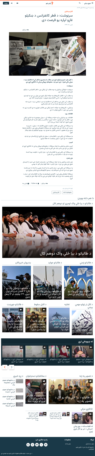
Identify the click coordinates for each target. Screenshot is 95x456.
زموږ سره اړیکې (90, 444)
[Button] (25, 30)
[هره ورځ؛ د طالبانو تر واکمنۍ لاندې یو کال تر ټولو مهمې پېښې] (82, 322)
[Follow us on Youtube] (37, 444)
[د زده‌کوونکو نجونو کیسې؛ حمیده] (19, 390)
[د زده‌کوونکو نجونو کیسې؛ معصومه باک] (19, 381)
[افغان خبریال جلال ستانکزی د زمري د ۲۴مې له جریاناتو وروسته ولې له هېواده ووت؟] (42, 414)
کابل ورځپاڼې (69, 11)
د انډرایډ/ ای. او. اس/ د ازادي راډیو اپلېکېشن (85, 448)
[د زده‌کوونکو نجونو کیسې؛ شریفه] (19, 404)
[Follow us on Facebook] (46, 444)
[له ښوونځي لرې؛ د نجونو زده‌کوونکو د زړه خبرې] (82, 351)
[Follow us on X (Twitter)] (41, 444)
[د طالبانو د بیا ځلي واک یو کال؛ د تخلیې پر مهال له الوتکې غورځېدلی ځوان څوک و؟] (59, 320)
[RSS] (28, 444)
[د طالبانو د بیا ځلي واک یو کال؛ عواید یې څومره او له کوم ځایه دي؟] (47, 283)
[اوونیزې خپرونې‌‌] (12, 3)
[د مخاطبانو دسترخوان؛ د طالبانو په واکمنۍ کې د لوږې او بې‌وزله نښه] (35, 391)
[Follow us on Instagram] (32, 444)
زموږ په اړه (68, 444)
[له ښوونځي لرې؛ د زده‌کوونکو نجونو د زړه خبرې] (59, 351)
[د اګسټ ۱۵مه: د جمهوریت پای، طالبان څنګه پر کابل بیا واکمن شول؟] (35, 320)
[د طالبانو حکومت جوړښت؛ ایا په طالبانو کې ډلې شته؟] (12, 320)
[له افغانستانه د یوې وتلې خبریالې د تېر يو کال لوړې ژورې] (82, 418)
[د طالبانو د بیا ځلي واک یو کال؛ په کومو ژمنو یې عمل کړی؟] (78, 283)
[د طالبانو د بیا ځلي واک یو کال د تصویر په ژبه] (71, 391)
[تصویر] (17, 3)
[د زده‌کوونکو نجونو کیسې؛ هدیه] (19, 397)
